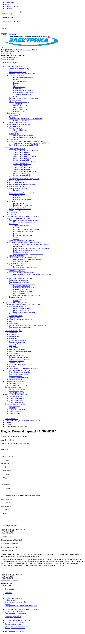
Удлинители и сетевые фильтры (16, 394)
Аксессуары (17, 104)
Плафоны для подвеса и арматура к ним (27, 250)
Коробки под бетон (20, 203)
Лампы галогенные (16, 181)
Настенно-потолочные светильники (26, 229)
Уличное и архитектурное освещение (22, 284)
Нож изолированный (16, 355)
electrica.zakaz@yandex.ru (9, 57)
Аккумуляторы (14, 406)
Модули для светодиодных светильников (27, 222)
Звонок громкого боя (16, 393)
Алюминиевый (14, 115)
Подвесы (16, 233)
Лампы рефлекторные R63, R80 (24, 171)
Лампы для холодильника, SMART (25, 150)
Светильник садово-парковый (24, 291)
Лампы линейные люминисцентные (22, 184)
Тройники (12, 214)
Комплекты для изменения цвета (24, 267)
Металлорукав (14, 134)
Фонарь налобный (15, 411)
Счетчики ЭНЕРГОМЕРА (18, 385)
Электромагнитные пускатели (24, 312)
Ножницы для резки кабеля (19, 357)
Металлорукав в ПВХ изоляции (24, 137)
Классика (16, 227)
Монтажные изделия (16, 75)
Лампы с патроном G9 (21, 160)
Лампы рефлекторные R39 (22, 167)
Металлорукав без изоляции (23, 135)
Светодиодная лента (20, 261)
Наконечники (18, 89)
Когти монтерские (15, 376)
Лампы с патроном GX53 (22, 164)
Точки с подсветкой (16, 265)
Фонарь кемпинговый (17, 409)
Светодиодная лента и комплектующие (23, 257)
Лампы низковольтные (21, 173)
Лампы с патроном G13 (21, 166)
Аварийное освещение (17, 271)
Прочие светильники (16, 256)
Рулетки (12, 366)
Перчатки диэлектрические (19, 378)
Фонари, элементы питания (15, 404)
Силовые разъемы (15, 100)
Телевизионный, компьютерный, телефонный (25, 119)
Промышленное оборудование (16, 302)
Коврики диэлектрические (18, 374)
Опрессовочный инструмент (19, 359)
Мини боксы (17, 107)
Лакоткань (12, 338)
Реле (10, 321)
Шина (15, 96)
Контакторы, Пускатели (17, 306)
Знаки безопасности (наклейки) (20, 372)
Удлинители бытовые (16, 398)
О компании (9, 2)
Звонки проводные (16, 391)
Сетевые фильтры (15, 396)
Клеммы (16, 83)
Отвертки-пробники (16, 361)
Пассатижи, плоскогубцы (18, 364)
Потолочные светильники (22, 235)
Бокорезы (12, 346)
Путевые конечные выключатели (21, 319)
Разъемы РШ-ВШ (15, 211)
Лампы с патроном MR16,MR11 (24, 156)
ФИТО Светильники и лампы (19, 218)
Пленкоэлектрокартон (17, 342)
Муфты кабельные (15, 314)
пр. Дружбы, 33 (6, 51)
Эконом (16, 239)
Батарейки (12, 408)
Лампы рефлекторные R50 (22, 169)
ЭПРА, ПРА (17, 276)
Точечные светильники (17, 263)
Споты (15, 237)
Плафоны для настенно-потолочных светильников (31, 248)
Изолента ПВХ (14, 333)
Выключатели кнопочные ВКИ (20, 70)
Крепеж (16, 85)
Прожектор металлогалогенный (24, 287)
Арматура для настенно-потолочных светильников (31, 244)
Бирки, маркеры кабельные (23, 77)
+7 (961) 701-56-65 (30, 50)
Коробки (12, 201)
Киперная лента (14, 336)
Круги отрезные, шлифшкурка (20, 351)
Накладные (17, 197)
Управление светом (16, 297)
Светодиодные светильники (19, 282)
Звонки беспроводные (17, 389)
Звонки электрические (13, 387)
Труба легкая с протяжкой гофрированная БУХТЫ (31, 143)
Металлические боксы (21, 105)
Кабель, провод (10, 113)
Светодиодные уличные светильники (26, 295)
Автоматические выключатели (20, 68)
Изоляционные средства (13, 331)
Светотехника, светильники (15, 269)
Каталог (8, 4)
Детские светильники (21, 226)
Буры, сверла (13, 348)
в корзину (4, 449)
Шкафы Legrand (19, 111)
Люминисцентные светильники (20, 278)
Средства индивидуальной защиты (17, 370)
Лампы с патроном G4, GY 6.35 (24, 162)
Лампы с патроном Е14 (21, 154)
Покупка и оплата (11, 6)
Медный (12, 117)
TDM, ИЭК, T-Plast (20, 130)
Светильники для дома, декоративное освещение (22, 216)
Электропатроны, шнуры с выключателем (28, 254)
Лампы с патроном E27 (21, 152)
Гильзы (15, 79)
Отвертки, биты (14, 363)
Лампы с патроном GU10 (22, 158)
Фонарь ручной (14, 413)
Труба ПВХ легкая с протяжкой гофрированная (26, 141)
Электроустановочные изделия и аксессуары (21, 192)
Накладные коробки (20, 207)
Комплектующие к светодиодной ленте (27, 259)
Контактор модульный (21, 310)
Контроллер (17, 246)
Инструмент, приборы (13, 344)
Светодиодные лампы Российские (21, 177)
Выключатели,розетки (17, 194)
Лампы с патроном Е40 (21, 175)
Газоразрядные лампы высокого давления (24, 179)
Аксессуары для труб (16, 126)
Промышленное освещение (19, 280)
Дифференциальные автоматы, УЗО (22, 74)
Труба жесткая (14, 139)
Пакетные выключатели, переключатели (23, 98)
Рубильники (13, 323)
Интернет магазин (11, 419)
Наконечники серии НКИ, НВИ (24, 90)
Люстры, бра (13, 224)
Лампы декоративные (16, 182)
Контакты (8, 8)
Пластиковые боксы (20, 109)
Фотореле (16, 301)
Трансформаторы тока (17, 329)
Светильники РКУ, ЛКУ (21, 293)
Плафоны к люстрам (20, 252)
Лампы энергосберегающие (19, 188)
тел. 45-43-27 (19, 50)
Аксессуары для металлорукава (20, 124)
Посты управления (15, 316)
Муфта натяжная (19, 87)
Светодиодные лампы (17, 149)
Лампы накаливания (16, 186)
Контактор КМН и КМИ (22, 308)
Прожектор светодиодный (22, 289)
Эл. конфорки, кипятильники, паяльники (23, 368)
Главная (8, 417)
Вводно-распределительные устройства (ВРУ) (25, 304)
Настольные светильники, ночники (21, 241)
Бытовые (16, 190)
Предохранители (15, 318)
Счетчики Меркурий (16, 383)
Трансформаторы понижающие (20, 327)
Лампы (7, 147)
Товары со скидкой (7, 59)
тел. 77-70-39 (16, 51)
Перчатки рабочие (15, 379)
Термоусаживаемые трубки (22, 94)
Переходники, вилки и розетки (20, 209)
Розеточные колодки (16, 212)
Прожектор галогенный (21, 286)
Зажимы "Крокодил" (20, 81)
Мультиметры (14, 353)
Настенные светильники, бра (23, 231)
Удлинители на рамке (16, 400)
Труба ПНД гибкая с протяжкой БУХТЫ (23, 145)
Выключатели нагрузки (17, 72)
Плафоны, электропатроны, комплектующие (25, 242)
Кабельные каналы (15, 128)
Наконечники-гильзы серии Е (23, 92)
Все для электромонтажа (13, 66)
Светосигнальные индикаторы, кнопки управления (27, 325)
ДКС (15, 132)
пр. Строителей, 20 (7, 50)
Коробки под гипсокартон (22, 205)
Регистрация (12, 34)
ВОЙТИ (4, 34)
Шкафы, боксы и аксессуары (19, 102)
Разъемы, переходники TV (22, 120)
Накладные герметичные (22, 199)
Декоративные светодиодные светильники (24, 220)
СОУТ (7, 595)
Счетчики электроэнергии (14, 381)
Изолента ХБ (13, 334)
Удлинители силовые (16, 402)
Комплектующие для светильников (21, 272)
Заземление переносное (17, 349)
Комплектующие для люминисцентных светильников (32, 274)
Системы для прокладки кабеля (16, 122)
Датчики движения (20, 299)
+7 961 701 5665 (6, 14)
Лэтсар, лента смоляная (17, 340)
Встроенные (17, 196)
